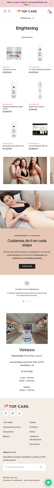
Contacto (34, 427)
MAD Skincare (34, 67)
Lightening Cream (9, 69)
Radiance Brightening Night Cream (13, 108)
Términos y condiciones (12, 480)
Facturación (35, 444)
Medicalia (6, 67)
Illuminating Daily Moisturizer (13, 146)
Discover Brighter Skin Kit (38, 146)
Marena (6, 436)
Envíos (32, 432)
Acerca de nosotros (12, 427)
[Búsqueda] (9, 11)
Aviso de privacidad (31, 480)
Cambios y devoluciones (35, 438)
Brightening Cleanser (36, 107)
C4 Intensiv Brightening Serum (40, 69)
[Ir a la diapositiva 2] (25, 301)
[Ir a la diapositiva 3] (28, 301)
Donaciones (8, 432)
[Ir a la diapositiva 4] (30, 301)
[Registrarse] (40, 467)
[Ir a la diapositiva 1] (23, 301)
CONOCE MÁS (27, 266)
